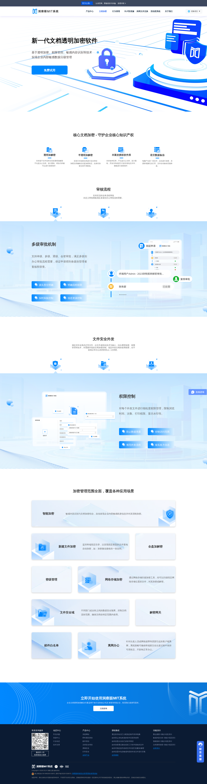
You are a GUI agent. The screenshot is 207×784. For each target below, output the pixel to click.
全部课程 (115, 755)
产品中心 (90, 11)
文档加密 (103, 11)
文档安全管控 (88, 744)
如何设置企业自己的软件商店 (123, 741)
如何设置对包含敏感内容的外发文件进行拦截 (128, 751)
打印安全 (86, 751)
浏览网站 (86, 734)
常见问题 (56, 734)
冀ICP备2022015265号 (63, 773)
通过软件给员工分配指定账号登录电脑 (126, 734)
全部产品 (86, 755)
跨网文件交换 (142, 11)
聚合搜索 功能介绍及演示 (162, 734)
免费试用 (49, 70)
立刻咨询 (103, 708)
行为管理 (116, 11)
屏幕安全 (86, 748)
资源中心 (56, 737)
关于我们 (169, 11)
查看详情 (121, 3)
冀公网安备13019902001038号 (44, 773)
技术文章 (56, 744)
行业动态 (56, 741)
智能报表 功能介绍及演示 (162, 741)
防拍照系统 (155, 11)
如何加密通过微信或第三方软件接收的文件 (128, 744)
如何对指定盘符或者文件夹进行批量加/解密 (128, 748)
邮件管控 (86, 741)
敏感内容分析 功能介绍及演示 (164, 737)
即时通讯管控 (88, 737)
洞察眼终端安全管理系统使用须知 (84, 773)
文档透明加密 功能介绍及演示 (164, 744)
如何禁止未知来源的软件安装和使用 (125, 737)
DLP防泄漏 (129, 11)
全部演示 (156, 748)
